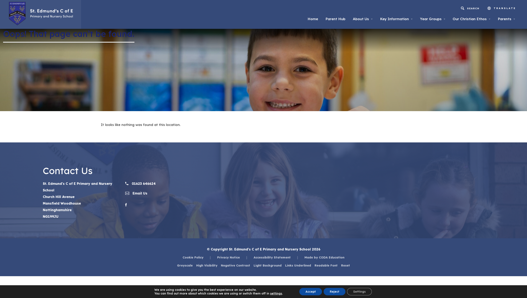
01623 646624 (143, 184)
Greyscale (185, 265)
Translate (504, 8)
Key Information (396, 19)
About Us (363, 19)
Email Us (139, 193)
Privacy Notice (228, 257)
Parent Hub (335, 19)
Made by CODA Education (324, 257)
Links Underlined (298, 265)
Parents (506, 19)
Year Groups (432, 19)
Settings (359, 291)
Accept (310, 291)
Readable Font (326, 265)
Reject (334, 291)
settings (276, 293)
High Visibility (206, 265)
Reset (345, 265)
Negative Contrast (235, 265)
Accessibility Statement (272, 257)
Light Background (268, 265)
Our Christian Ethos (471, 19)
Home (313, 19)
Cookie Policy (193, 257)
